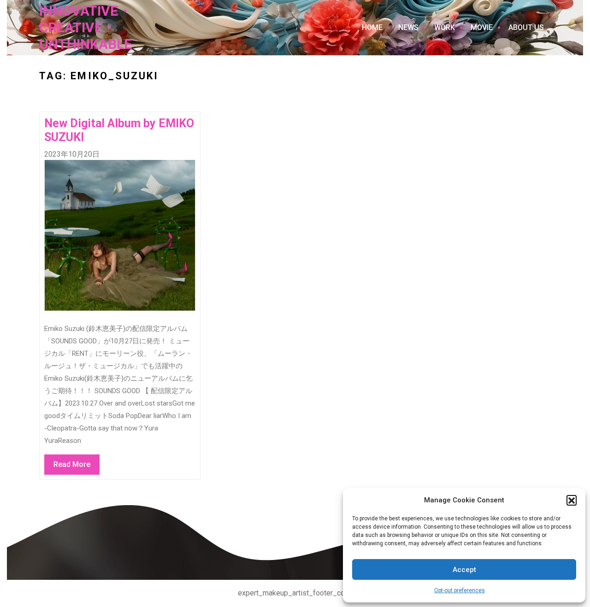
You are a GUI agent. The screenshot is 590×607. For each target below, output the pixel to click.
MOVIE (482, 27)
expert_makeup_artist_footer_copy (295, 593)
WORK (444, 27)
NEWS (408, 27)
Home (372, 27)
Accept (464, 570)
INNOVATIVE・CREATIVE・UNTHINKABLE (85, 27)
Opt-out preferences (459, 590)
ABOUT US (526, 27)
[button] (571, 500)
